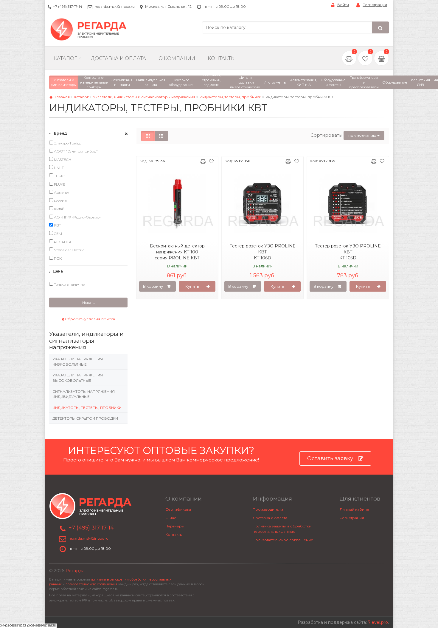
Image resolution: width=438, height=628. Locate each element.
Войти (343, 4)
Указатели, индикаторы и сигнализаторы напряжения (144, 97)
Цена (57, 271)
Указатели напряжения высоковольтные (77, 378)
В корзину (153, 286)
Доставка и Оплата (118, 58)
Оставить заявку (330, 458)
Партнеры (174, 526)
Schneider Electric (68, 250)
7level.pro (378, 622)
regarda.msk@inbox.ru (115, 6)
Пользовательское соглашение (283, 540)
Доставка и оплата (270, 517)
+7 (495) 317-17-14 (67, 6)
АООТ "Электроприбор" (75, 151)
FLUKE (59, 184)
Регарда (75, 570)
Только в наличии (69, 284)
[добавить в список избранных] (211, 161)
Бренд (60, 133)
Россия (60, 200)
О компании (177, 58)
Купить (192, 286)
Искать (88, 302)
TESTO (59, 176)
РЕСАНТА (62, 242)
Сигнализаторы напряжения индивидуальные (83, 394)
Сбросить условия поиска (89, 319)
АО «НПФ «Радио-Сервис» (76, 217)
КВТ (57, 225)
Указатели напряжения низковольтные (77, 362)
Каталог (65, 58)
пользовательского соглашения (91, 584)
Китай (58, 209)
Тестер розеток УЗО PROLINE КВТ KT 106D (263, 252)
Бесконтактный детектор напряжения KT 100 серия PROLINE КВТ (177, 252)
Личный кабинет (355, 509)
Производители (268, 509)
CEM (57, 233)
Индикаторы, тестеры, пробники (230, 97)
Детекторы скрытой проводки (85, 418)
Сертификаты (178, 509)
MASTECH (62, 159)
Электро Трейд (66, 143)
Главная (62, 97)
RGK (57, 258)
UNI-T (58, 167)
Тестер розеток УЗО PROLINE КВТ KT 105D (348, 252)
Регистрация (375, 4)
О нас (170, 517)
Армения (62, 192)
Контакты (222, 58)
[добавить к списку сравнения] (203, 161)
